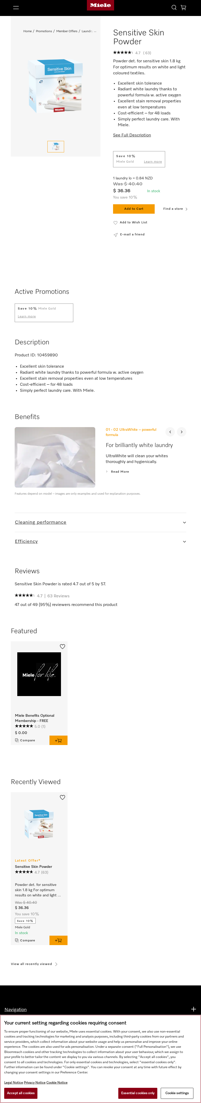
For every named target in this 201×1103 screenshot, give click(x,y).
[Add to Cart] (58, 740)
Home (27, 31)
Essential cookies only (137, 1093)
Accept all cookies (21, 1093)
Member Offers (66, 31)
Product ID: (25, 355)
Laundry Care (91, 31)
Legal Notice (13, 1082)
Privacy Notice (35, 1082)
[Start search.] (174, 7)
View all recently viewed (31, 964)
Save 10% (25, 921)
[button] (39, 7)
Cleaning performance (40, 522)
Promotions (44, 31)
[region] (100, 1059)
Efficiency (26, 541)
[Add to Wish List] (63, 646)
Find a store (173, 209)
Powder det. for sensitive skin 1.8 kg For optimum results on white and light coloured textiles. (36, 890)
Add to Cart (133, 209)
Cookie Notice (57, 1082)
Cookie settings (177, 1093)
